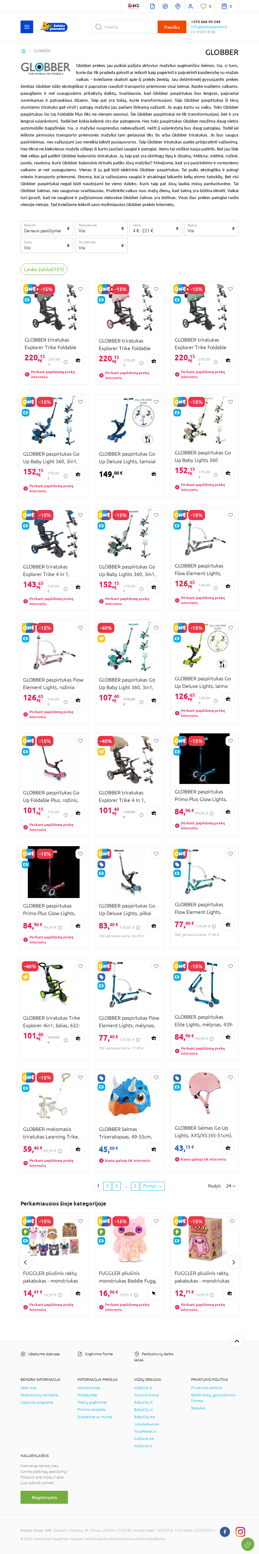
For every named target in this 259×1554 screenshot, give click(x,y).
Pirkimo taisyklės (91, 1409)
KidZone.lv (143, 1446)
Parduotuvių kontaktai (39, 1395)
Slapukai (198, 1408)
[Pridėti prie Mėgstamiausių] (80, 289)
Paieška (172, 27)
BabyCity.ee (144, 1417)
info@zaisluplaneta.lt (209, 27)
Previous (25, 1262)
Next (233, 1262)
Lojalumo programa (37, 1402)
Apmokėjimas (88, 1388)
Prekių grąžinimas (92, 1402)
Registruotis (44, 1497)
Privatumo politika (206, 1388)
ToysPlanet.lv (145, 1431)
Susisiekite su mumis (94, 1417)
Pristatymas (87, 1395)
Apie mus (28, 1388)
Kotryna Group (146, 1395)
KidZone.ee (144, 1438)
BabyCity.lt (143, 1402)
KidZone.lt (143, 1388)
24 (228, 1185)
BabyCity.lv (143, 1409)
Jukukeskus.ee (146, 1424)
